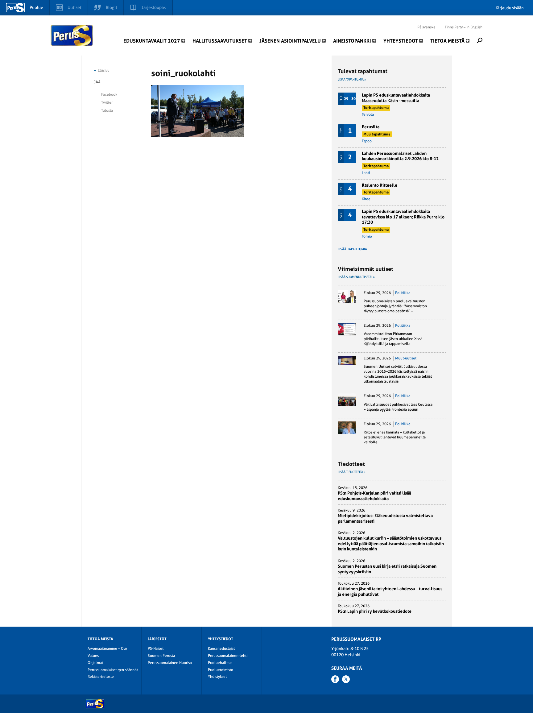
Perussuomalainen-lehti (227, 655)
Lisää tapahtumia (352, 249)
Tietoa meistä (447, 41)
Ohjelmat (95, 663)
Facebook (109, 94)
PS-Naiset (155, 648)
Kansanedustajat (221, 648)
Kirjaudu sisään (510, 8)
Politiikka (402, 293)
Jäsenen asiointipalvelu (290, 41)
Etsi (479, 40)
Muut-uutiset (405, 358)
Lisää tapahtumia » (352, 79)
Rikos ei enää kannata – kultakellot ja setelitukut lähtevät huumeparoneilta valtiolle (395, 437)
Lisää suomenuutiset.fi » (356, 277)
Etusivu (103, 70)
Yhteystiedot (400, 41)
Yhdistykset (217, 676)
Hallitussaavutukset (219, 41)
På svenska (426, 27)
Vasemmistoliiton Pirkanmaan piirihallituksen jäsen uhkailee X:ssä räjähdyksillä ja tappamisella (393, 339)
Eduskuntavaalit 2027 (151, 41)
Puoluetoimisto (220, 670)
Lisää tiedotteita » (352, 472)
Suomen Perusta (161, 655)
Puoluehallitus (220, 663)
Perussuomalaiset (72, 35)
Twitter (107, 102)
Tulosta (107, 110)
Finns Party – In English (463, 27)
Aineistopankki (352, 41)
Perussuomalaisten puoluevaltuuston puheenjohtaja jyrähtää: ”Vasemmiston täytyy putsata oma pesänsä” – (395, 306)
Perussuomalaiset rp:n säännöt (113, 670)
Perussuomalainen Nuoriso (170, 663)
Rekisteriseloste (101, 676)
